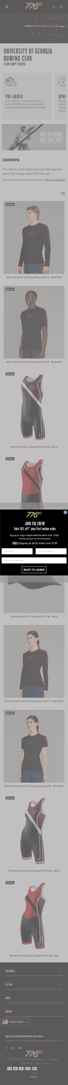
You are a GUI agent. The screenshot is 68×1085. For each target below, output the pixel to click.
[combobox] (50, 551)
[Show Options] (63, 551)
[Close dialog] (65, 512)
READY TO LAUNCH (34, 569)
